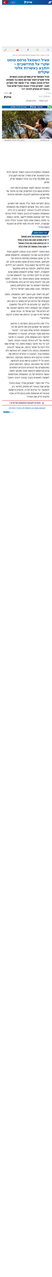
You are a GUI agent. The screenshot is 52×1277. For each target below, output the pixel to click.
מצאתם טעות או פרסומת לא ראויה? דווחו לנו (25, 408)
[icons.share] (4, 2)
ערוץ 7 (45, 55)
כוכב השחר (41, 101)
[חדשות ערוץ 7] (26, 2)
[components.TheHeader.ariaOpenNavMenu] (43, 2)
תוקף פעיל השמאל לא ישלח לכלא (31, 246)
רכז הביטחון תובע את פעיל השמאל (30, 243)
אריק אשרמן (29, 101)
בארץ (40, 55)
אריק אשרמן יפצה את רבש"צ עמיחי (30, 239)
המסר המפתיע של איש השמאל (32, 236)
